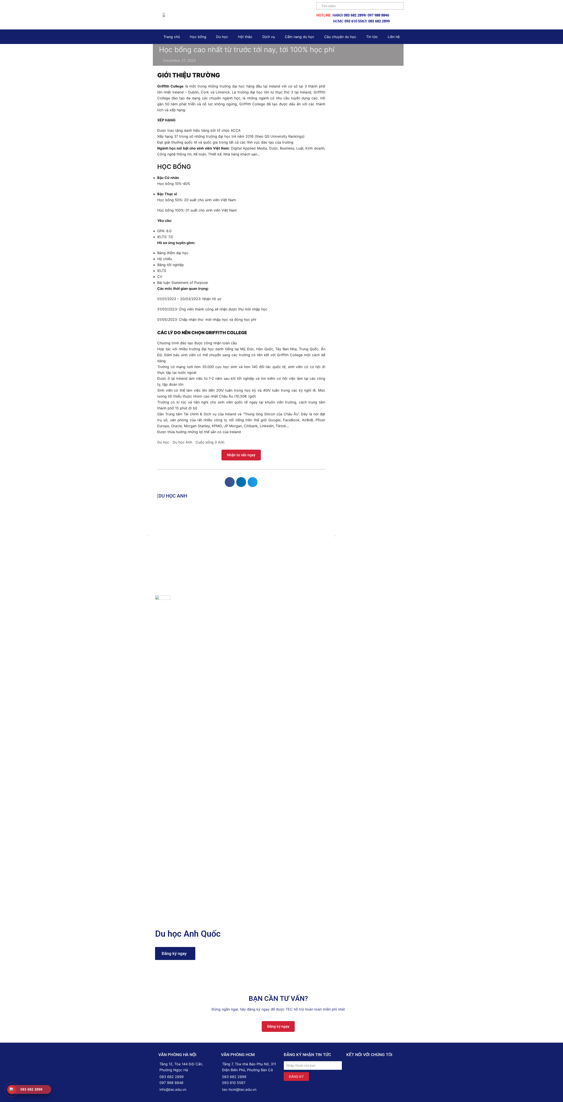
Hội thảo (245, 37)
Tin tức (372, 37)
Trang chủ (171, 37)
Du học (222, 37)
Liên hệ (394, 37)
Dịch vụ (268, 37)
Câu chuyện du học (340, 37)
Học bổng (198, 37)
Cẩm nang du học (299, 37)
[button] (241, 455)
